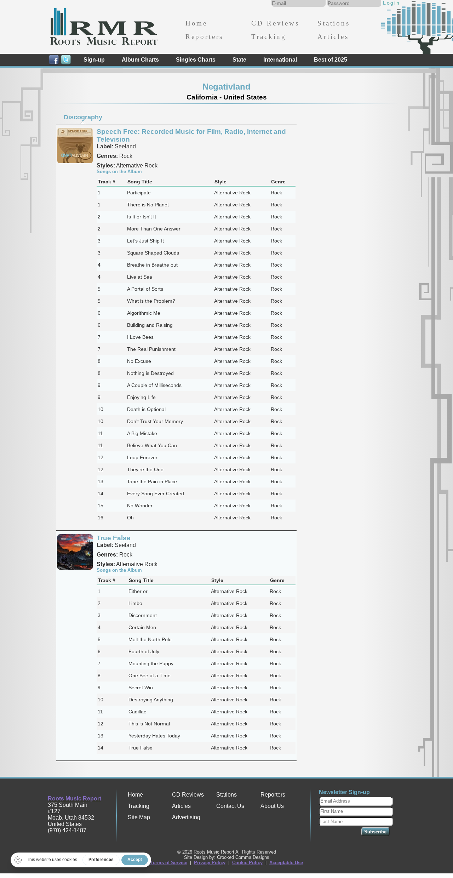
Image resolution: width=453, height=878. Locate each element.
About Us (272, 806)
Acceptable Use (286, 862)
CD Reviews (275, 23)
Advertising (186, 817)
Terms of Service (168, 862)
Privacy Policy (209, 862)
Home (196, 23)
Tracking (268, 36)
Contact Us (230, 806)
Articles (333, 36)
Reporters (204, 36)
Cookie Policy (247, 862)
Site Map (139, 817)
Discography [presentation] (83, 117)
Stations (333, 23)
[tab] (82, 117)
